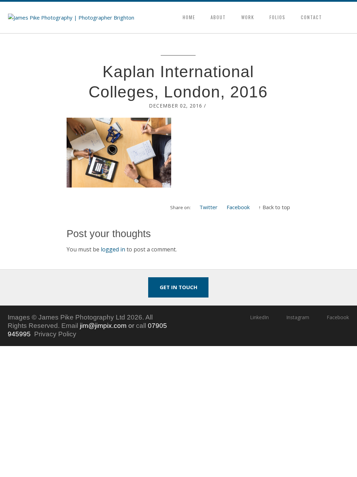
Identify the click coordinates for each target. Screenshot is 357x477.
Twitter (208, 207)
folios (277, 17)
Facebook (238, 207)
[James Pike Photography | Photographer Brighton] (71, 18)
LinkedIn (259, 317)
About (218, 17)
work (247, 17)
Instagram (297, 317)
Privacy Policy (55, 334)
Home (189, 17)
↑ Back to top (274, 207)
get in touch (178, 287)
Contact (311, 17)
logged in (113, 249)
